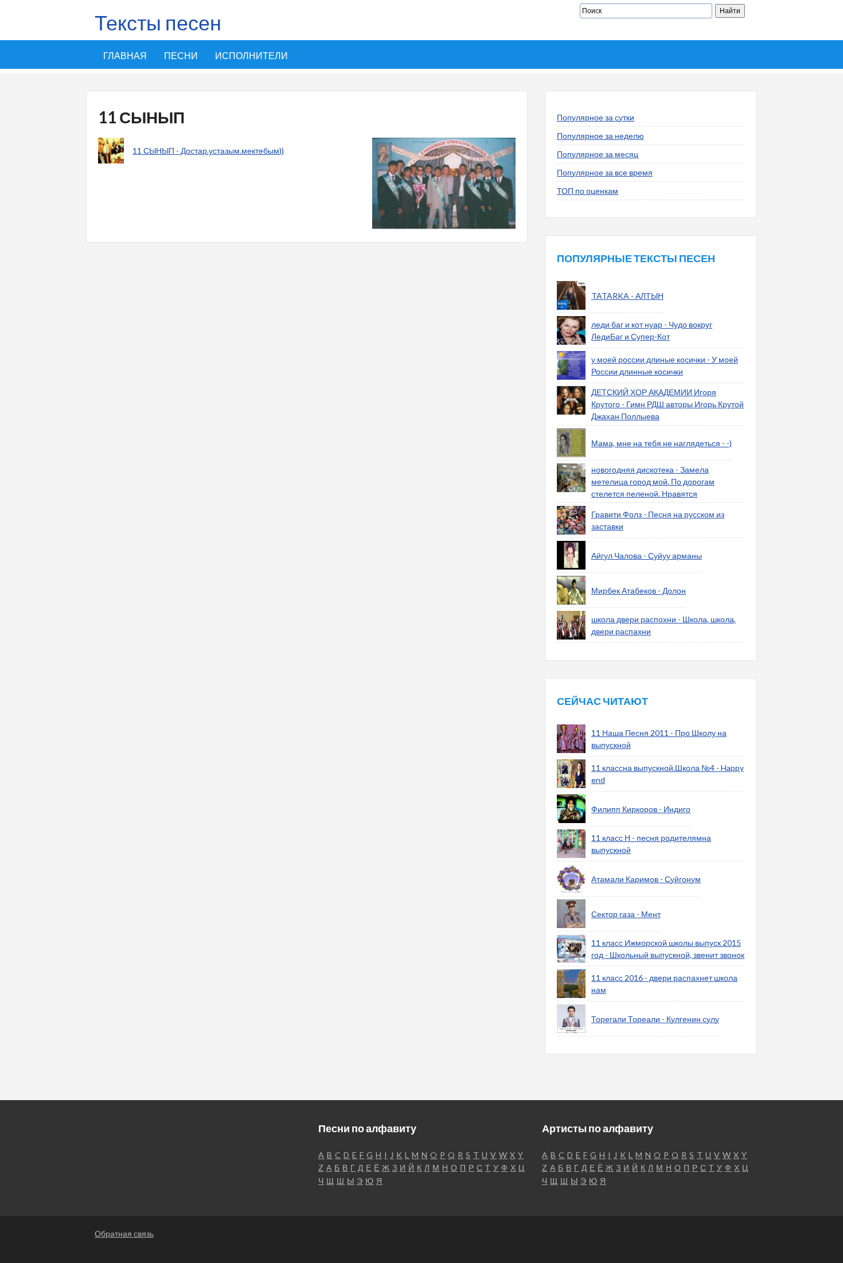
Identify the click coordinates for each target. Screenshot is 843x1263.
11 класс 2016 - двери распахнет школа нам (664, 984)
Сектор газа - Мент (626, 914)
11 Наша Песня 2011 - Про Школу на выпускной (659, 739)
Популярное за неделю (600, 136)
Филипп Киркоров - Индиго (640, 809)
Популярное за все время (605, 172)
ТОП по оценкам (587, 191)
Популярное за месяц (597, 154)
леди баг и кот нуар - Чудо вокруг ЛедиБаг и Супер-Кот (651, 330)
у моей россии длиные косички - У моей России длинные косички (664, 365)
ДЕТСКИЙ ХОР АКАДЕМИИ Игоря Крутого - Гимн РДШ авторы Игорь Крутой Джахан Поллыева (667, 404)
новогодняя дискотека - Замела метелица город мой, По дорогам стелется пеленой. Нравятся (653, 481)
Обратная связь (124, 1233)
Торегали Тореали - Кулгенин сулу (655, 1019)
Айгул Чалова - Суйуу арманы (646, 555)
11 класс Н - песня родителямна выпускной (651, 844)
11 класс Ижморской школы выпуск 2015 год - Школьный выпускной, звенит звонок (667, 949)
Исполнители (251, 55)
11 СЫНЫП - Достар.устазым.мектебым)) (208, 150)
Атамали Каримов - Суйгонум (646, 879)
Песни (181, 55)
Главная (125, 55)
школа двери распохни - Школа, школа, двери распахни (663, 625)
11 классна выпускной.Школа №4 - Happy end (667, 774)
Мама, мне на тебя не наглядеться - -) (661, 443)
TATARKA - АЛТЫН (627, 296)
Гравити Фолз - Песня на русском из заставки (657, 520)
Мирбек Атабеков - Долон (638, 590)
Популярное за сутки (595, 117)
